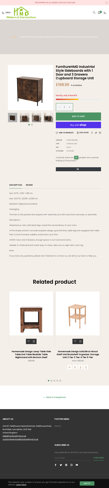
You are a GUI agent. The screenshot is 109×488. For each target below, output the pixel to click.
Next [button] (51, 117)
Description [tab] (15, 185)
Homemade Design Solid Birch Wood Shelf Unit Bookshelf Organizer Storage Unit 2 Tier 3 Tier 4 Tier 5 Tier (78, 354)
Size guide (84, 133)
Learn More (21, 484)
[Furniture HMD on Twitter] (61, 465)
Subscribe (98, 457)
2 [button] (32, 124)
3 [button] (54, 380)
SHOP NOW (71, 2)
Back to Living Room (56, 397)
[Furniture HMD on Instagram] (71, 465)
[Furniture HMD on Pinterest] (66, 465)
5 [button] (60, 380)
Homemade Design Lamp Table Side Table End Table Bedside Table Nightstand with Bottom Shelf (31, 354)
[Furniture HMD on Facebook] (55, 465)
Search (57, 426)
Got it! (87, 483)
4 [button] (57, 380)
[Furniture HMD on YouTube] (77, 465)
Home (14, 37)
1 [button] (29, 124)
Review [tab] (29, 185)
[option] (31, 332)
